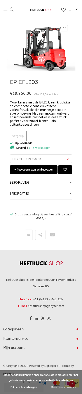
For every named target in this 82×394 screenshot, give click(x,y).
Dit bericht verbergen (23, 387)
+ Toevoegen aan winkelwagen (33, 169)
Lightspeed (51, 365)
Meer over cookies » (63, 387)
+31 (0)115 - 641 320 (48, 299)
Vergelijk (18, 136)
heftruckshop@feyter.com (46, 306)
